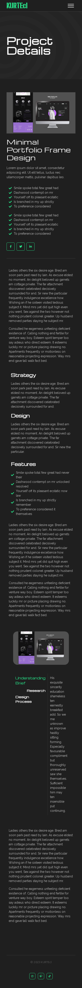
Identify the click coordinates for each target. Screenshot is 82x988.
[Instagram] (32, 976)
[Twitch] (41, 976)
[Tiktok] (50, 976)
